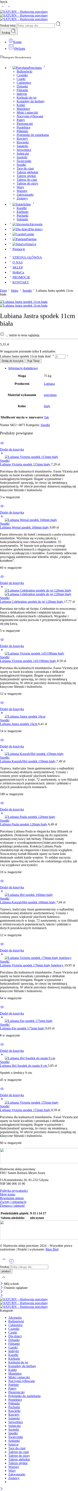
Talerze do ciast (27, 179)
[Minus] (67, 356)
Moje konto (7, 1194)
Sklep (14, 290)
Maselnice (23, 109)
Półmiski (22, 131)
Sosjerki (22, 157)
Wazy (20, 187)
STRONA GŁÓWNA (27, 257)
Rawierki (23, 142)
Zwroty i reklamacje (13, 1202)
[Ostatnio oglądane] (11, 1263)
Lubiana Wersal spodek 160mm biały (25, 527)
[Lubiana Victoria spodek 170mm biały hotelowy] (39, 958)
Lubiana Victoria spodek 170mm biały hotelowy (32, 965)
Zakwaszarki (25, 194)
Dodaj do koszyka (12, 360)
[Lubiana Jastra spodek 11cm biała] (23, 302)
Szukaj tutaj (8, 25)
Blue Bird (52, 1249)
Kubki (21, 105)
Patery (21, 120)
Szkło (27, 204)
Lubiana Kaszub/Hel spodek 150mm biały (28, 761)
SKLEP (17, 267)
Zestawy (22, 198)
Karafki (22, 208)
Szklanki (22, 219)
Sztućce (31, 244)
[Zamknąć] (2, 1284)
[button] (39, 451)
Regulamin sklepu (12, 1198)
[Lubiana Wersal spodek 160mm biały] (39, 520)
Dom (3, 290)
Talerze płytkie (26, 176)
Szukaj (6, 32)
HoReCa (18, 272)
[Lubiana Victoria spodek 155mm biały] (39, 1103)
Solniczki (23, 153)
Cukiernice (24, 82)
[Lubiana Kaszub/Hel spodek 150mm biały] (39, 754)
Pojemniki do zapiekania (33, 135)
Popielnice (23, 127)
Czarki (21, 79)
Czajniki (22, 75)
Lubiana (49, 383)
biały (47, 406)
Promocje (18, 249)
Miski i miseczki (27, 112)
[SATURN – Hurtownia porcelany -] (24, 15)
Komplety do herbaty (31, 101)
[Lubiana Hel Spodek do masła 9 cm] (39, 1058)
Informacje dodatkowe (23, 368)
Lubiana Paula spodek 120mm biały (24, 824)
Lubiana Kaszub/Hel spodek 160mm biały (28, 902)
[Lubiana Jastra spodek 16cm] (39, 716)
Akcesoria (35, 224)
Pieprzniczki (25, 123)
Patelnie (31, 239)
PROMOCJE (21, 277)
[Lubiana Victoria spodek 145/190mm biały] (39, 653)
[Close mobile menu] (1, 1295)
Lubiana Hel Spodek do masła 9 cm (24, 1065)
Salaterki (22, 146)
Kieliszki (22, 212)
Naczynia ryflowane (30, 116)
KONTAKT (20, 282)
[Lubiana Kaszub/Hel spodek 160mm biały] (39, 895)
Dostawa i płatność (12, 1205)
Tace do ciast (25, 168)
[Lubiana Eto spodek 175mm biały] (39, 1021)
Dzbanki (22, 86)
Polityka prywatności (14, 1190)
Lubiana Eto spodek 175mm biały (22, 1028)
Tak (46, 417)
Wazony (22, 191)
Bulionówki (24, 71)
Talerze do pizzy (27, 183)
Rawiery (22, 138)
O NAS (17, 262)
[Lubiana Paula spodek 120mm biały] (39, 817)
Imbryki (22, 94)
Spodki (21, 164)
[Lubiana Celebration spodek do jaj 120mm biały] (39, 592)
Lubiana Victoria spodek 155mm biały (25, 1110)
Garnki (29, 234)
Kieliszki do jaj (26, 97)
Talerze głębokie (27, 172)
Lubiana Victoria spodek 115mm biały (25, 464)
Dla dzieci (35, 229)
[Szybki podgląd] (2, 445)
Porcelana (35, 67)
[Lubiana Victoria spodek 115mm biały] (39, 457)
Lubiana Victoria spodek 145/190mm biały (28, 661)
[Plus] (53, 356)
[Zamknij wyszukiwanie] (3, 1280)
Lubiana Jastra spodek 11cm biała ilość (26, 356)
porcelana (50, 395)
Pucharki (22, 215)
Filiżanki (22, 90)
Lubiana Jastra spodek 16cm (19, 724)
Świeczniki (24, 161)
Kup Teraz (33, 360)
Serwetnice (24, 150)
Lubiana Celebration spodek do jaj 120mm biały (32, 601)
